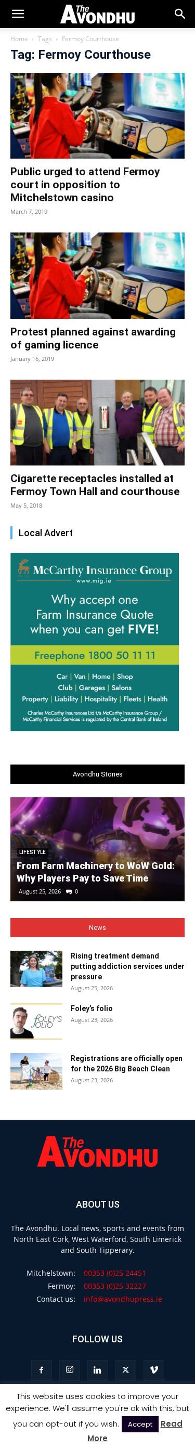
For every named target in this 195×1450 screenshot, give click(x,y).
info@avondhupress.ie (123, 1299)
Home (19, 38)
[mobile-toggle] (17, 14)
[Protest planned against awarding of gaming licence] (97, 275)
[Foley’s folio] (36, 1021)
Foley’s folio (92, 1008)
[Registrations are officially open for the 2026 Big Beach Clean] (36, 1071)
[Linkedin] (97, 1370)
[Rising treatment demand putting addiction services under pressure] (36, 969)
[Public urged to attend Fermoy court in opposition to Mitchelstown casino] (97, 116)
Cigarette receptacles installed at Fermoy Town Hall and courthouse (94, 485)
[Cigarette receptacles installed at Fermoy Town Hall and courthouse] (97, 422)
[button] (180, 14)
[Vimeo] (154, 1370)
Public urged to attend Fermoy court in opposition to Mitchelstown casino (85, 184)
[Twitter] (125, 1370)
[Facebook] (41, 1370)
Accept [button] (140, 1424)
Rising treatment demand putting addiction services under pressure (128, 966)
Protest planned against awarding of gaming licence (93, 338)
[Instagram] (69, 1370)
